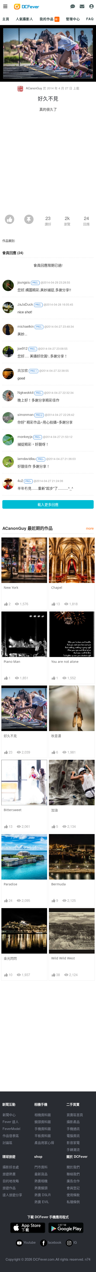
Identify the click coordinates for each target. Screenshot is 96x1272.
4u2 (20, 480)
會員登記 (73, 1187)
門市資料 (41, 1167)
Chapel (56, 587)
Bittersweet (12, 810)
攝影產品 (73, 1121)
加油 (54, 810)
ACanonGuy (34, 88)
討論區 (7, 1142)
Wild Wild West (63, 958)
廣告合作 (73, 1180)
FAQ (90, 18)
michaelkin (25, 326)
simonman (25, 414)
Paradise (10, 884)
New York (11, 587)
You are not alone (65, 661)
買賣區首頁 (75, 1114)
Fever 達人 (11, 1121)
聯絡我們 (73, 1174)
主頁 (5, 18)
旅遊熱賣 (9, 1174)
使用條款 (73, 1194)
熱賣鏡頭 (41, 1187)
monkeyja (24, 436)
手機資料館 (42, 1128)
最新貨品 (41, 1174)
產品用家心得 (44, 1142)
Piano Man (12, 661)
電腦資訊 (73, 1135)
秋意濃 (56, 736)
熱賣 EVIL (41, 1201)
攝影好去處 (11, 1167)
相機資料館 (42, 1114)
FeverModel (11, 1128)
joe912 (22, 348)
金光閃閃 (10, 958)
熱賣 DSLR (42, 1194)
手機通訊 (73, 1128)
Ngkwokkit (25, 392)
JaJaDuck (25, 304)
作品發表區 (11, 1135)
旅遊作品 (9, 1187)
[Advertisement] (48, 164)
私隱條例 (73, 1201)
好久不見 (10, 736)
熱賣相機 (41, 1180)
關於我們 (73, 1167)
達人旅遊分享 (12, 1194)
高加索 (22, 370)
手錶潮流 (73, 1149)
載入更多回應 (48, 504)
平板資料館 (42, 1135)
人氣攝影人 (24, 18)
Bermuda (58, 884)
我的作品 (49, 18)
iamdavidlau (26, 458)
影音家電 (73, 1142)
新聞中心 (9, 1114)
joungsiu (23, 282)
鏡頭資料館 (42, 1121)
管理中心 (73, 18)
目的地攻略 (11, 1180)
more (90, 528)
